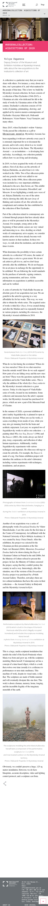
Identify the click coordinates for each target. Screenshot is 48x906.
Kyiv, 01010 (26, 884)
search (36, 4)
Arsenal (10, 4)
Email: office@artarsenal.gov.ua (31, 887)
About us (6, 905)
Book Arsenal (30, 905)
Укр (42, 4)
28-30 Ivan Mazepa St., (30, 882)
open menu (24, 5)
